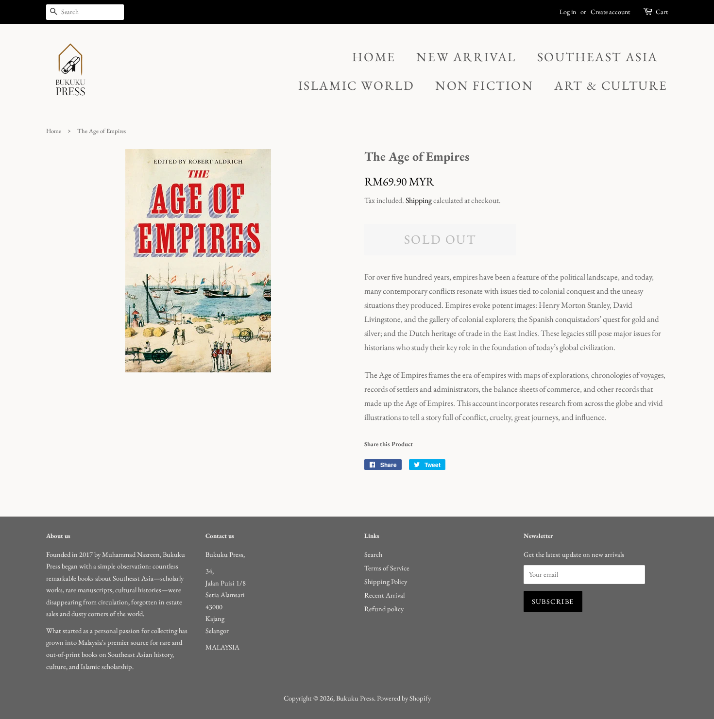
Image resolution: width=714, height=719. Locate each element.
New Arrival (466, 57)
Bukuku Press (355, 697)
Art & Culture (611, 85)
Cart (662, 11)
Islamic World (356, 85)
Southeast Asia (597, 57)
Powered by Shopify (404, 697)
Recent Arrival (384, 595)
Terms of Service (386, 567)
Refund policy (384, 608)
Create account (610, 11)
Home (373, 57)
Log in (568, 11)
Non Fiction (484, 85)
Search (373, 554)
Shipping (419, 200)
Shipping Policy (385, 581)
